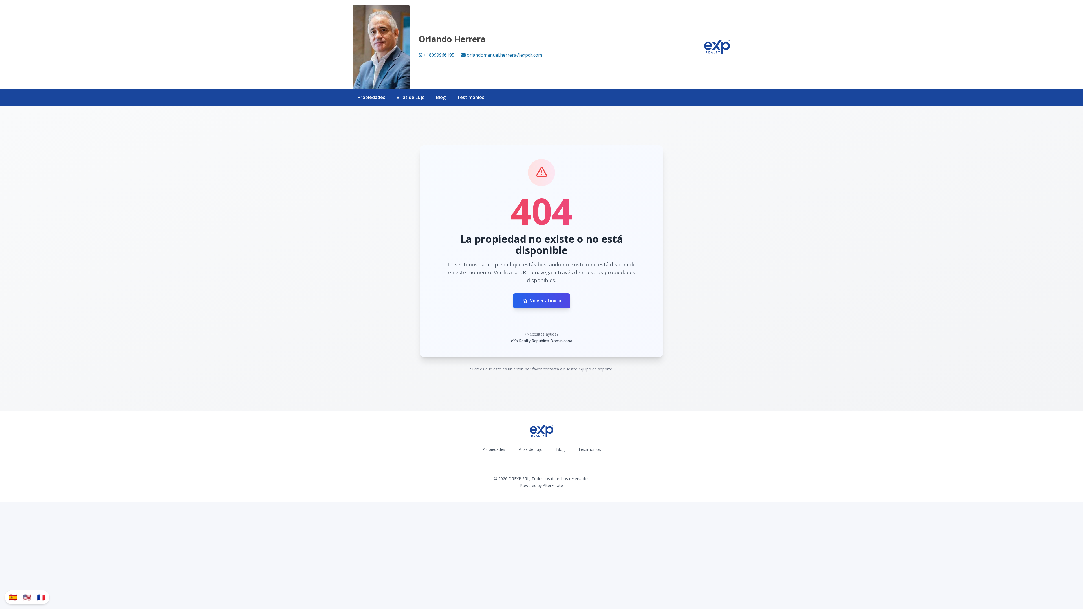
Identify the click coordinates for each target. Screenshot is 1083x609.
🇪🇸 (13, 597)
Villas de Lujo (411, 97)
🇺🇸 (27, 597)
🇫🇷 (41, 597)
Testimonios (470, 97)
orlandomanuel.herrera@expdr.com (504, 55)
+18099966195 (439, 55)
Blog (441, 97)
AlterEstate (553, 485)
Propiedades (371, 97)
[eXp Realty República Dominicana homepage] (717, 47)
